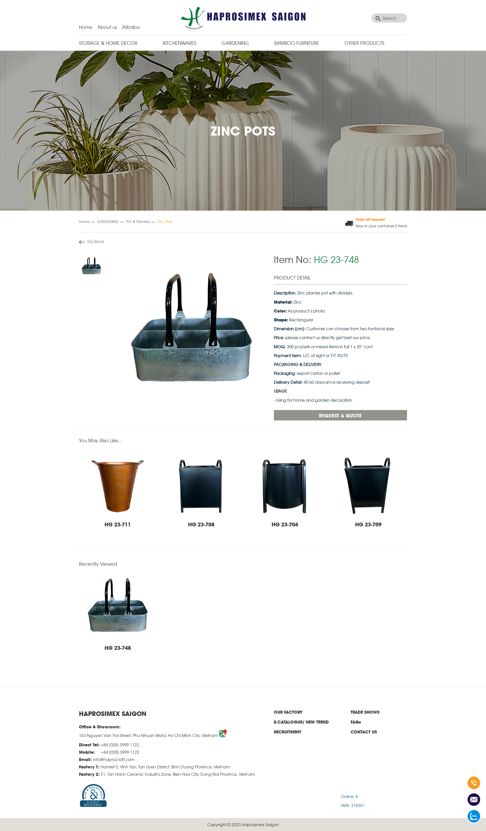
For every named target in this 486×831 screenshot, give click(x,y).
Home (85, 27)
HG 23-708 (201, 524)
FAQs (356, 721)
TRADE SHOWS (365, 712)
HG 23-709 (368, 524)
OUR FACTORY (288, 712)
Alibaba (130, 27)
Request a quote (340, 415)
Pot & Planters (138, 221)
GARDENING (235, 43)
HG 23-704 (285, 524)
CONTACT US (364, 731)
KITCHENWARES (179, 43)
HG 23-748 (118, 647)
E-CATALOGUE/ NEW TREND (301, 721)
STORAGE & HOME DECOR (108, 43)
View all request (370, 219)
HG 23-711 (118, 524)
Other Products (364, 43)
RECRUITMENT (287, 731)
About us (107, 27)
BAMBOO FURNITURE (296, 43)
